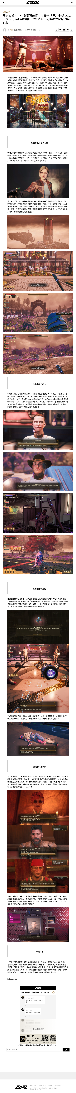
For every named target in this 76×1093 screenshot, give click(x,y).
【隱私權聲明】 (58, 1085)
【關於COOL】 (33, 1085)
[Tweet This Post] (60, 30)
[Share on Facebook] (56, 30)
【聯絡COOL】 (41, 1085)
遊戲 (8, 12)
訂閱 (66, 1050)
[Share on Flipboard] (64, 30)
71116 (11, 30)
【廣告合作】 (49, 1085)
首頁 (4, 12)
